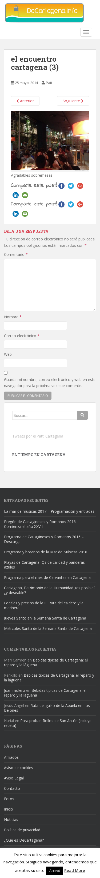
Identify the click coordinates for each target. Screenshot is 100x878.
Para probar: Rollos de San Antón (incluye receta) (47, 723)
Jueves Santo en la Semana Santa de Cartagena (45, 618)
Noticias (11, 819)
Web (8, 354)
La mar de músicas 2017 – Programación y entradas (49, 511)
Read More (74, 870)
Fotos (9, 798)
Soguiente (72, 100)
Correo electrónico (21, 335)
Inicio (8, 809)
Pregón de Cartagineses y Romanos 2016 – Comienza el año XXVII (41, 524)
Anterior (26, 100)
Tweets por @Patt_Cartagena (37, 436)
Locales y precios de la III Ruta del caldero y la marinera (43, 605)
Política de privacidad (22, 829)
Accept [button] (54, 870)
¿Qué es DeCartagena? (24, 840)
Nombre (13, 316)
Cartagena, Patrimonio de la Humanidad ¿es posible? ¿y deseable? (49, 590)
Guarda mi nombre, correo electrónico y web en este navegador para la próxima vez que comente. (49, 382)
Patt (49, 82)
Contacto (12, 788)
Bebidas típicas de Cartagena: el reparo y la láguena (46, 662)
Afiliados (11, 757)
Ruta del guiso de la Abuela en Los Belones (47, 708)
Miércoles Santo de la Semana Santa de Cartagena (48, 628)
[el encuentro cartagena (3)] (50, 141)
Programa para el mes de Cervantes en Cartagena (47, 577)
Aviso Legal (14, 778)
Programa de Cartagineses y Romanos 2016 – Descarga (44, 539)
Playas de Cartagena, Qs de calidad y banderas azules (44, 565)
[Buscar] (82, 415)
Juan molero (14, 690)
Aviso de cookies (18, 767)
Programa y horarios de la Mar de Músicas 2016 (45, 551)
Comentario (16, 254)
